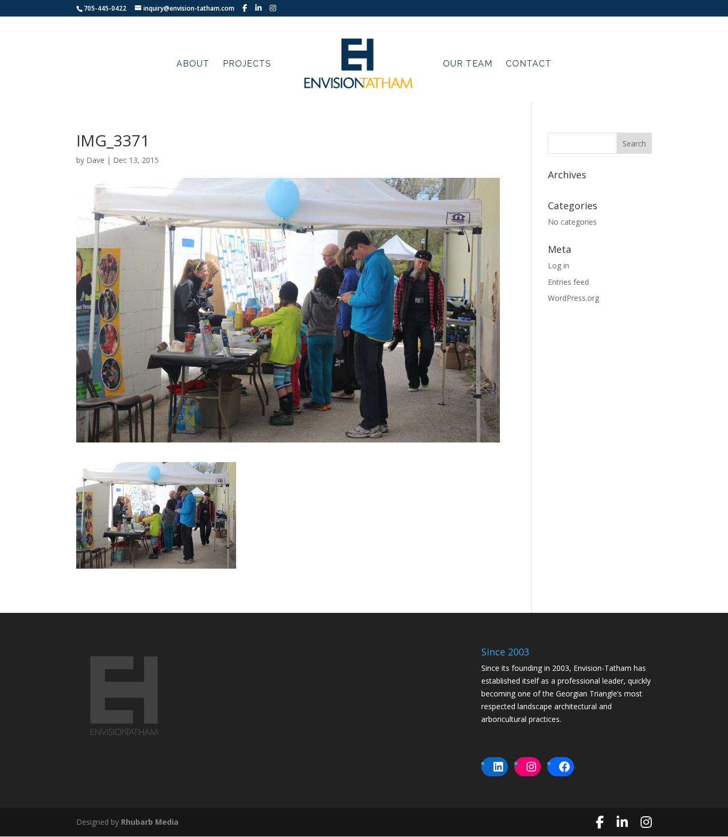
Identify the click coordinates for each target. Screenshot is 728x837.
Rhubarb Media (150, 822)
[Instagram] (273, 8)
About (192, 64)
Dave (95, 160)
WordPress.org (573, 298)
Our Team (467, 64)
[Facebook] (244, 8)
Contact (529, 64)
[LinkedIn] (258, 8)
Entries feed (568, 282)
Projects (247, 64)
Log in (558, 265)
